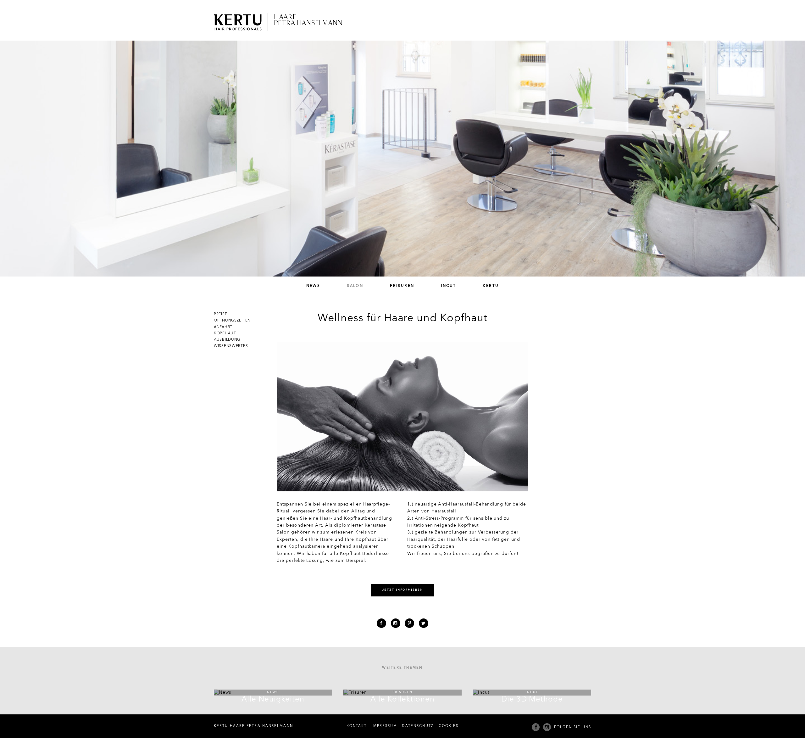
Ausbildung (227, 340)
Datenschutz (418, 726)
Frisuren (402, 286)
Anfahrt (223, 327)
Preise (220, 314)
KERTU (491, 286)
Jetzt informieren (402, 590)
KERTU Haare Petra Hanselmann (253, 726)
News (313, 286)
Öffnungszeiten (232, 320)
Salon (355, 286)
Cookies (449, 726)
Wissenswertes (231, 346)
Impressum (384, 726)
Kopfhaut (225, 333)
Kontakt (357, 726)
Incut (448, 286)
